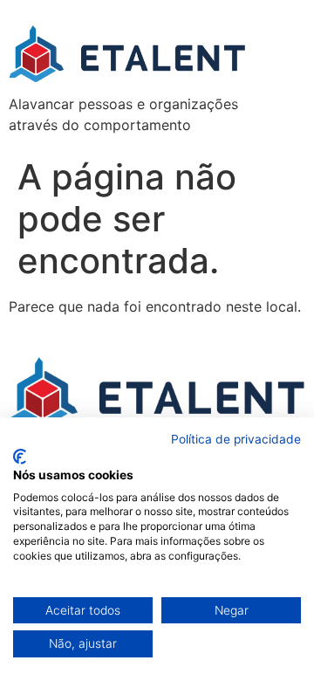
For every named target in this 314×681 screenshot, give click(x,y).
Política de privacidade (236, 439)
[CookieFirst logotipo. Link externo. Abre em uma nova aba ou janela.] (19, 456)
